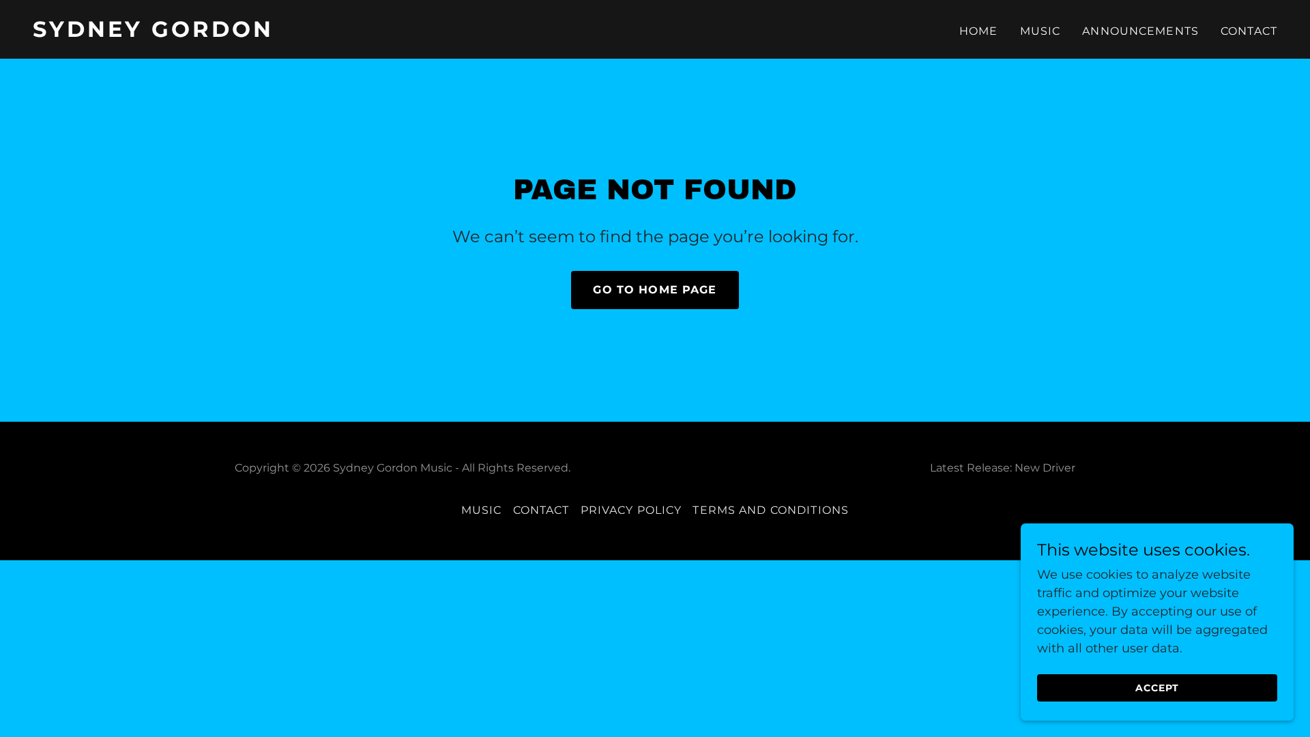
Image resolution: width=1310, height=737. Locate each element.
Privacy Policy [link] (631, 510)
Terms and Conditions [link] (771, 510)
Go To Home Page (654, 289)
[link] (338, 32)
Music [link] (1040, 31)
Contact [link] (1249, 31)
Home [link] (978, 31)
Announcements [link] (1140, 31)
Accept (1157, 688)
